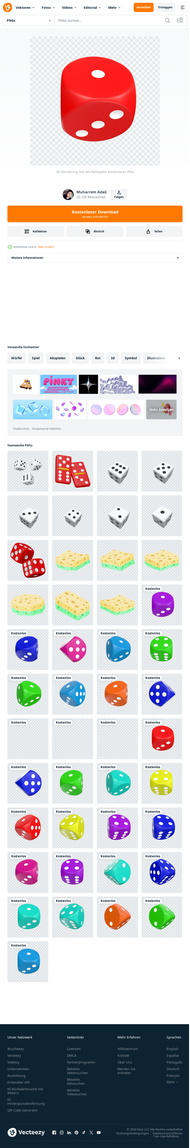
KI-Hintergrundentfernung (26, 1101)
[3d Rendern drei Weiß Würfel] (27, 471)
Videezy (13, 1062)
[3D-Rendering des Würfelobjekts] (162, 605)
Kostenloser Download (95, 214)
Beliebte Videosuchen (77, 1092)
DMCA (71, 1055)
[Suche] (167, 20)
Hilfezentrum (127, 1049)
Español (169, 1055)
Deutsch (169, 1069)
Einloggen (165, 7)
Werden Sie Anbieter (126, 1071)
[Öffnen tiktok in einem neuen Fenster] (84, 1132)
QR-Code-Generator (22, 1110)
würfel (16, 358)
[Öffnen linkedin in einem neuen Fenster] (69, 1132)
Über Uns (124, 1062)
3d (113, 358)
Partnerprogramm (81, 1062)
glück (80, 358)
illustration (156, 358)
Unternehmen (18, 1069)
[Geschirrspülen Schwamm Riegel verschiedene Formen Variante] (72, 560)
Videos (67, 7)
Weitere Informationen (27, 258)
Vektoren (23, 7)
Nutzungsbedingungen (129, 1133)
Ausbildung (16, 1075)
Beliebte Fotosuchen (76, 1081)
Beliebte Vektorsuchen (77, 1071)
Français (169, 1075)
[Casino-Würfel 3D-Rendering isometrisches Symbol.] (72, 471)
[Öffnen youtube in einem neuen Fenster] (99, 1132)
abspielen (58, 358)
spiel (36, 358)
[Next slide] (171, 358)
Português (171, 1062)
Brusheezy (15, 1049)
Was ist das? (46, 247)
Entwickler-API (18, 1082)
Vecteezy (14, 1055)
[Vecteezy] (7, 7)
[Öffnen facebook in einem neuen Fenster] (54, 1132)
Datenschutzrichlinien (164, 1133)
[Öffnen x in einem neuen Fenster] (91, 1132)
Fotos (46, 7)
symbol (131, 358)
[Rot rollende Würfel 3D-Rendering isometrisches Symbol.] (27, 560)
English (169, 1049)
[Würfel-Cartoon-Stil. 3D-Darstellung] (117, 471)
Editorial (90, 7)
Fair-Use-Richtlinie (162, 1136)
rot (98, 358)
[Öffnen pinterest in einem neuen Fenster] (76, 1132)
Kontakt (123, 1055)
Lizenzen (74, 1049)
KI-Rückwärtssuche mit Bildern (25, 1091)
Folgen (119, 197)
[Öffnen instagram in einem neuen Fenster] (61, 1132)
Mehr (112, 7)
